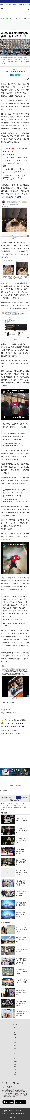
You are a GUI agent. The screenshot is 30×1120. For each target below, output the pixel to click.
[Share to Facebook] (11, 75)
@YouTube (7, 616)
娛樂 (15, 1072)
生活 (15, 1053)
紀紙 (15, 1064)
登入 (18, 797)
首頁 (2, 18)
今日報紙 (15, 1024)
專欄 (15, 1043)
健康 (15, 1056)
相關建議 (4, 1110)
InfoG (15, 1040)
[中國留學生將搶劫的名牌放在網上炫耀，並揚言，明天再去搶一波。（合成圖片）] (15, 268)
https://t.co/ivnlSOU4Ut (10, 154)
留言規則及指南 (2, 793)
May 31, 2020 (18, 445)
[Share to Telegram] (16, 75)
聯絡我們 (11, 1110)
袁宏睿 (10, 807)
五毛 (2, 805)
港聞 (25, 18)
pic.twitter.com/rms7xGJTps (12, 619)
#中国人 (9, 166)
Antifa (8, 805)
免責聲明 (18, 1110)
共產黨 (14, 805)
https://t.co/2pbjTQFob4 (11, 613)
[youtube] (17, 1083)
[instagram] (3, 1083)
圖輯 (15, 1074)
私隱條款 (4, 1112)
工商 (15, 1077)
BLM (22, 803)
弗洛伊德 (21, 805)
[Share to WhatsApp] (18, 75)
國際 (15, 1035)
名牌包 (3, 807)
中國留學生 (17, 807)
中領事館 (9, 803)
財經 (15, 1037)
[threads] (10, 1083)
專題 (15, 1045)
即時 (15, 18)
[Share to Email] (20, 75)
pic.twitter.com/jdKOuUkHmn (12, 439)
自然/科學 (15, 1061)
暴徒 (2, 809)
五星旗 (16, 803)
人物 (15, 1051)
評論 (15, 1048)
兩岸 (15, 1032)
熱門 (20, 18)
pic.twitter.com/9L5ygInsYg (12, 496)
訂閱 (10, 800)
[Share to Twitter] (13, 75)
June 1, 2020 (22, 502)
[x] (14, 1083)
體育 (15, 1066)
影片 (15, 1027)
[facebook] (7, 1083)
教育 (15, 1069)
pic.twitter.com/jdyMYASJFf (12, 172)
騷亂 (25, 807)
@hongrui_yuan (9, 151)
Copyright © (5, 1113)
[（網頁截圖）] (15, 218)
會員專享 (10, 18)
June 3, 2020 (7, 180)
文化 (15, 1058)
